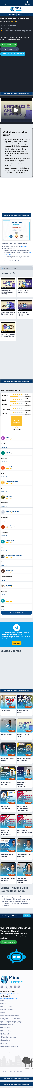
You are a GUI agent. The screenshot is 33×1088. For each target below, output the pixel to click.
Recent (20, 14)
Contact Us (6, 1028)
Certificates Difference (10, 1046)
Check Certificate (8, 1025)
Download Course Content (12, 54)
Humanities (15, 268)
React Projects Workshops (9, 1015)
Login (5, 4)
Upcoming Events (6, 1009)
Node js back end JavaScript (10, 1019)
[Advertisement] (16, 74)
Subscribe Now (9, 942)
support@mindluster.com (9, 998)
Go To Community (9, 49)
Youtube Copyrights (9, 1037)
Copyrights (6, 1040)
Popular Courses (6, 1006)
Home (2, 1000)
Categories (12, 14)
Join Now (27, 916)
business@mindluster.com (9, 994)
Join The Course (9, 45)
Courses (3, 1003)
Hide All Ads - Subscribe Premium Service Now (16, 93)
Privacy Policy (7, 1031)
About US (5, 1034)
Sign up (27, 4)
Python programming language (11, 1022)
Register (24, 246)
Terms (4, 1043)
